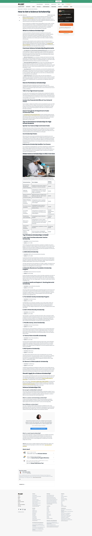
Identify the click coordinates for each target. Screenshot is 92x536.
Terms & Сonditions (21, 504)
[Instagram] (22, 509)
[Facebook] (18, 509)
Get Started (58, 1)
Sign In (63, 4)
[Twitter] (20, 509)
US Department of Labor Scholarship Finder (32, 114)
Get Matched (68, 4)
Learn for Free (53, 4)
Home (19, 495)
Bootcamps (28, 6)
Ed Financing (66, 6)
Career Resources (46, 6)
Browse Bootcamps (40, 4)
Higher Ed (60, 6)
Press (19, 503)
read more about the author (37, 477)
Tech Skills (39, 6)
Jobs (19, 498)
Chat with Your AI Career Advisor (65, 31)
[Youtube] (24, 509)
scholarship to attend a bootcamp (29, 383)
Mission (19, 500)
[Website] (19, 479)
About (59, 4)
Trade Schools (47, 4)
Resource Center (21, 6)
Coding (33, 6)
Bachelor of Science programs (28, 17)
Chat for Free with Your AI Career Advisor (38, 428)
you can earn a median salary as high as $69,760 (39, 381)
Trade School (53, 6)
